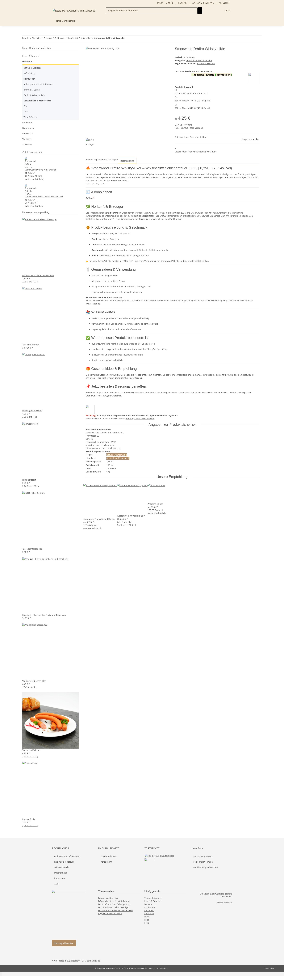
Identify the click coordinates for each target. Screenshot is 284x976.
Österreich (124, 458)
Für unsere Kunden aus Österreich (115, 910)
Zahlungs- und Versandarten (140, 418)
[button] (218, 10)
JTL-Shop (278, 968)
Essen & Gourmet (30, 56)
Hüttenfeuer (107, 219)
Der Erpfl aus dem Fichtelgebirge (114, 904)
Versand (199, 127)
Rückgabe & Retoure (64, 861)
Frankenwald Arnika (108, 898)
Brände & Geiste (32, 89)
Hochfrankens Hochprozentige (113, 907)
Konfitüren (149, 907)
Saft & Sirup (29, 73)
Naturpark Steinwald (116, 454)
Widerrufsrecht (61, 867)
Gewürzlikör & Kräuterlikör (199, 60)
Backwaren (27, 122)
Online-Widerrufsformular (67, 856)
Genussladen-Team (202, 856)
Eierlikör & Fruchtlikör (34, 95)
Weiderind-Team (109, 856)
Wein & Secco (30, 117)
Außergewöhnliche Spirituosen (39, 84)
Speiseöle (149, 913)
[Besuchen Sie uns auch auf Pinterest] (54, 951)
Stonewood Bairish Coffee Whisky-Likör (44, 196)
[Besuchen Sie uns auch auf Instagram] (54, 955)
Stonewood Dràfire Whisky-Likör (40, 169)
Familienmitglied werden (205, 867)
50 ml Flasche (191, 93)
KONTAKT (183, 2)
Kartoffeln (149, 910)
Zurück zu (26, 38)
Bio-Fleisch (27, 133)
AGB (56, 883)
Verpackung (106, 861)
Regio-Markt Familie (203, 861)
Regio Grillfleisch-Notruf (110, 913)
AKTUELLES (224, 2)
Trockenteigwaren (153, 898)
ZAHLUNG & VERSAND (203, 2)
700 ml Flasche (192, 108)
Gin (25, 106)
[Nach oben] (1, 974)
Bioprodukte (28, 128)
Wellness (26, 139)
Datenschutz (60, 872)
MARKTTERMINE (165, 2)
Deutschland (112, 458)
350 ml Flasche (192, 100)
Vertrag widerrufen (64, 943)
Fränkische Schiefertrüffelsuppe (114, 901)
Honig (147, 916)
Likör (146, 919)
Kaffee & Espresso (32, 67)
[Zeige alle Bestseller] (48, 212)
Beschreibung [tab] (127, 160)
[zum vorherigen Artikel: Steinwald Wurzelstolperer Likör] (127, 38)
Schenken (27, 144)
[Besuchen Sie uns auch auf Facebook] (54, 948)
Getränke (27, 61)
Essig (146, 922)
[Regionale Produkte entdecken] (199, 10)
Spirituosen (29, 78)
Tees (26, 111)
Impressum (60, 878)
